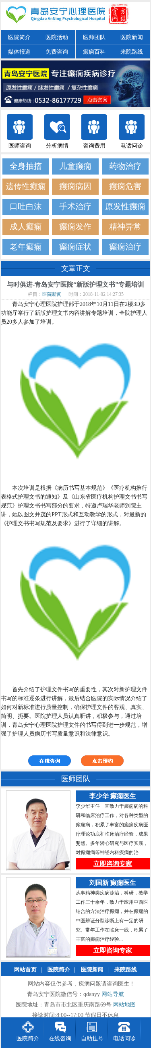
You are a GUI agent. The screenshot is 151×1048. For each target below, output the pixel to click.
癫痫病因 (75, 186)
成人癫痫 (26, 226)
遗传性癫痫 (26, 186)
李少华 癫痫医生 (112, 795)
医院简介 (19, 37)
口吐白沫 (26, 206)
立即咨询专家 (112, 863)
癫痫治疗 (125, 247)
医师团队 (94, 37)
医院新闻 (131, 37)
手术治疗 (75, 206)
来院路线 (131, 52)
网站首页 (25, 970)
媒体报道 (19, 52)
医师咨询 (19, 146)
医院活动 (57, 37)
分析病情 (57, 146)
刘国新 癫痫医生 (112, 882)
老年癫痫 (26, 247)
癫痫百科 (94, 52)
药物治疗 (125, 166)
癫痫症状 (75, 247)
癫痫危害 (125, 186)
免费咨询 (57, 52)
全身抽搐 (26, 166)
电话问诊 (131, 146)
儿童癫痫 (75, 166)
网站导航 (112, 994)
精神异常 (125, 226)
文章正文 (75, 268)
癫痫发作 (75, 226)
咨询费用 (94, 146)
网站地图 (124, 1005)
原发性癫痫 (125, 206)
